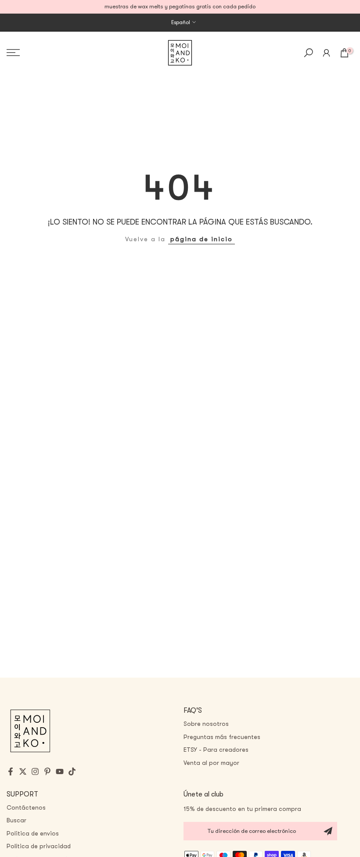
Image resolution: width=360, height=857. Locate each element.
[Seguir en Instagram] (35, 771)
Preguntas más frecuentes (222, 736)
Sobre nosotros (206, 723)
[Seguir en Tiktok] (72, 771)
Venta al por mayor (211, 762)
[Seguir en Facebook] (10, 771)
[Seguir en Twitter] (23, 771)
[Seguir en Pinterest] (47, 771)
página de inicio (201, 239)
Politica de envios (33, 833)
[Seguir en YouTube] (60, 771)
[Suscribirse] (328, 831)
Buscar (16, 820)
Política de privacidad (39, 846)
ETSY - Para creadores (216, 749)
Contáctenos (26, 807)
